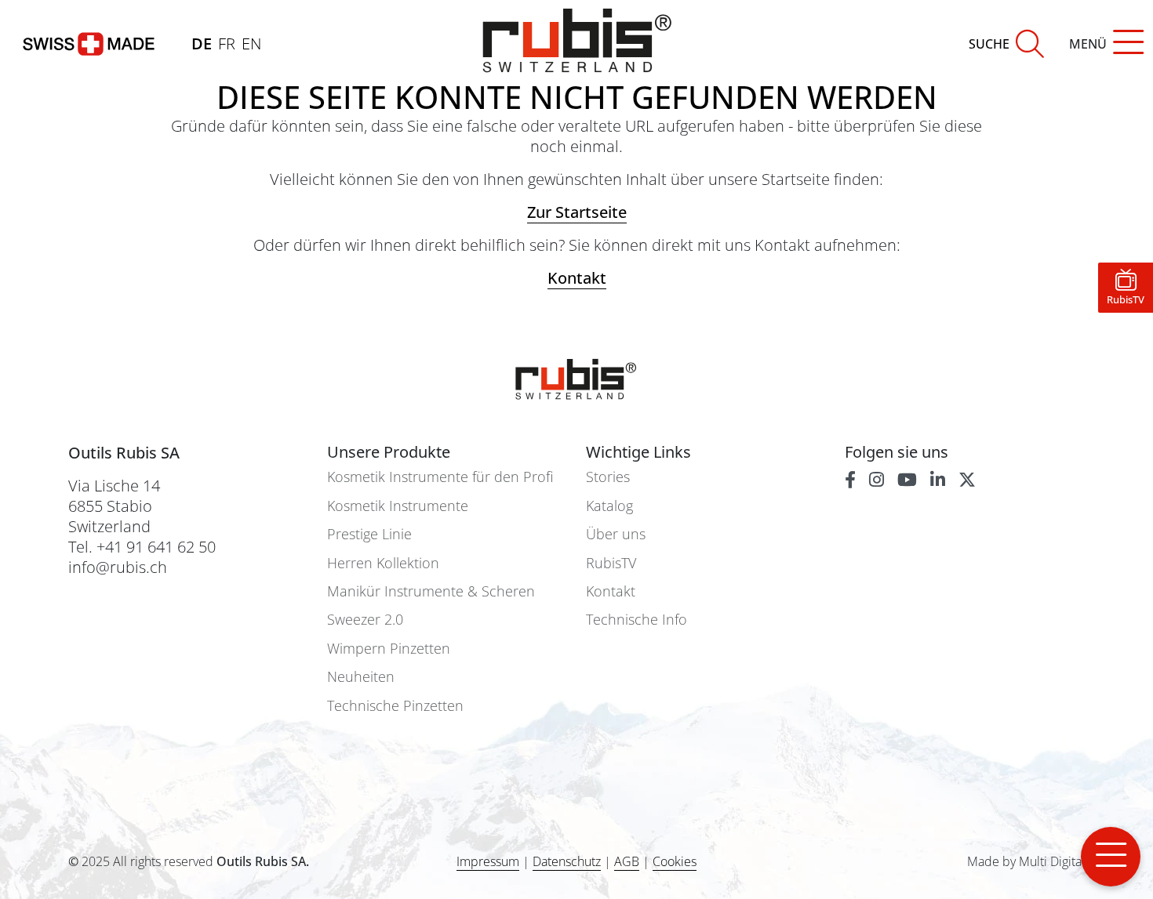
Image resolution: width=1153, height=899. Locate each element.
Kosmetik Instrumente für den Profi (440, 477)
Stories (608, 477)
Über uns (616, 534)
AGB (626, 861)
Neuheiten (361, 677)
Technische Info (636, 620)
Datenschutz (567, 861)
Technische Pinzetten (395, 706)
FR (226, 43)
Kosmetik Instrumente (397, 506)
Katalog (609, 506)
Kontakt (610, 591)
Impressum (487, 861)
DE (201, 43)
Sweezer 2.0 (365, 620)
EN (251, 43)
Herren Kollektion (383, 563)
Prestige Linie (369, 534)
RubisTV (611, 563)
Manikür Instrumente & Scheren (431, 591)
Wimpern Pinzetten (388, 649)
